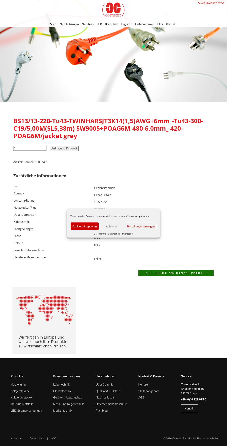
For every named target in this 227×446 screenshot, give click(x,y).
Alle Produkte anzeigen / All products (176, 273)
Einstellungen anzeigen (141, 226)
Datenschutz (100, 233)
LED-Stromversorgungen (26, 410)
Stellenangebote (148, 391)
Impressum (127, 233)
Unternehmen (144, 24)
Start (53, 24)
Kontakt (171, 24)
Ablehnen (112, 226)
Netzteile (88, 24)
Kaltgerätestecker (22, 397)
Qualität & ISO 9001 (108, 391)
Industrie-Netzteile (22, 404)
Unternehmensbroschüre (111, 404)
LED (99, 24)
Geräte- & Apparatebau (67, 397)
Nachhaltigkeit (105, 397)
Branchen (111, 24)
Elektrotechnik (62, 391)
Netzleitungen (69, 24)
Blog (160, 24)
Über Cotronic (104, 384)
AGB (141, 397)
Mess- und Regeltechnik (68, 404)
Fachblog (102, 410)
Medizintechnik (62, 410)
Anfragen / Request (64, 148)
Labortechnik (61, 384)
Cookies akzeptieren (84, 226)
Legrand (126, 24)
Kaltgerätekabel (21, 391)
